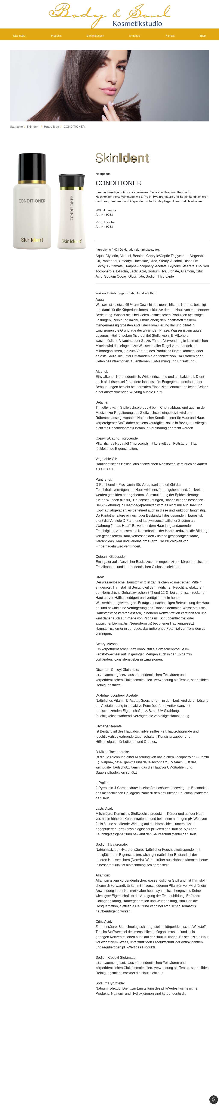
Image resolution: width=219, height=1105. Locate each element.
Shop (203, 35)
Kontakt (170, 35)
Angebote (135, 35)
